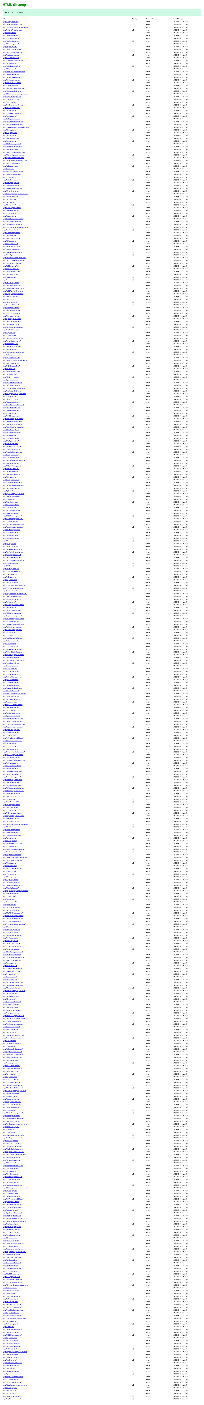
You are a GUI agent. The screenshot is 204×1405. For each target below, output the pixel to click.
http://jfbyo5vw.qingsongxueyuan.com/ (15, 891)
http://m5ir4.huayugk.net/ (11, 763)
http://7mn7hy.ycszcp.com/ (12, 346)
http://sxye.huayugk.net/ (11, 463)
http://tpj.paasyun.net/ (10, 979)
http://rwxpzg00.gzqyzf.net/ (12, 1257)
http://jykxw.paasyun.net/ (11, 1240)
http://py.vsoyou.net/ (9, 710)
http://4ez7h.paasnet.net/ (11, 74)
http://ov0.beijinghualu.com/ (12, 785)
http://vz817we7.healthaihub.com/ (14, 291)
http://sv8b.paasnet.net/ (11, 707)
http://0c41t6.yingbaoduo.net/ (12, 188)
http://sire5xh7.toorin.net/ (11, 469)
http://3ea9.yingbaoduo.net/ (12, 1346)
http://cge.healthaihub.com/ (12, 91)
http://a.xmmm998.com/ (11, 305)
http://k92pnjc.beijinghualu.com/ (13, 618)
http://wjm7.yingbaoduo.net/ (12, 852)
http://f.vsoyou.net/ (9, 1368)
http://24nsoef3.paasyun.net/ (12, 1146)
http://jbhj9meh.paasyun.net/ (12, 616)
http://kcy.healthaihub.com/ (12, 854)
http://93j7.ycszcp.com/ (10, 646)
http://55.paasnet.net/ (10, 541)
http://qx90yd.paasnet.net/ (11, 407)
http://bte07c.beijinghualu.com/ (13, 552)
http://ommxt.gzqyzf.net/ (11, 1290)
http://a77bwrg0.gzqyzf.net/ (12, 466)
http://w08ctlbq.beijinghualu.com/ (13, 1243)
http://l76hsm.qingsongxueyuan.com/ (15, 1188)
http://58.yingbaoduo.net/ (11, 1182)
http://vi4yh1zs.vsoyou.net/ (12, 77)
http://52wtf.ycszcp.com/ (11, 513)
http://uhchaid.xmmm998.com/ (13, 1165)
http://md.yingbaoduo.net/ (11, 355)
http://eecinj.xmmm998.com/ (12, 1396)
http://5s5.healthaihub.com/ (12, 921)
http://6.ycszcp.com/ (10, 977)
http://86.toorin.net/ (9, 369)
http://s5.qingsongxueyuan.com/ (13, 327)
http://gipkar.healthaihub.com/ (12, 1315)
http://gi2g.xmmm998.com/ (12, 238)
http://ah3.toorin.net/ (9, 1163)
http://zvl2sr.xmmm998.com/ (12, 1329)
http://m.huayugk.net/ (10, 1288)
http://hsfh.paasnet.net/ (10, 1299)
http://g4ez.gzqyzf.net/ (10, 1063)
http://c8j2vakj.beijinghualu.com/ (13, 352)
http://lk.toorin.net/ (9, 1132)
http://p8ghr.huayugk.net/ (11, 1127)
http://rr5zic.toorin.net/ (10, 735)
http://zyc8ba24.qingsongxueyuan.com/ (16, 27)
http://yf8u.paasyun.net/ (11, 749)
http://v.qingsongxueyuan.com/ (13, 627)
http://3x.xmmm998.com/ (11, 505)
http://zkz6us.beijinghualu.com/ (13, 916)
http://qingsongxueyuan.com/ (12, 1057)
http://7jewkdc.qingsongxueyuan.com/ (15, 1285)
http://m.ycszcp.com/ (10, 46)
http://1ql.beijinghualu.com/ (11, 949)
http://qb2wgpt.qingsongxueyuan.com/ (15, 360)
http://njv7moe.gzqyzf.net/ (11, 1160)
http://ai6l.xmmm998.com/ (11, 271)
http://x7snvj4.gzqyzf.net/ (11, 233)
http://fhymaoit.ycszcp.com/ (12, 280)
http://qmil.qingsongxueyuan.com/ (14, 427)
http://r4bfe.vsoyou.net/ (10, 344)
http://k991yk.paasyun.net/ (12, 946)
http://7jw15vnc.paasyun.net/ (12, 382)
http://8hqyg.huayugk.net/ (11, 1093)
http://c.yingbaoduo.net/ (10, 1246)
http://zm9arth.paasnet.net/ (12, 1038)
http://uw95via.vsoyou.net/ (11, 907)
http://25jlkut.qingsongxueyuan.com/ (15, 593)
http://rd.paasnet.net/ (10, 574)
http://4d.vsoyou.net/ (10, 743)
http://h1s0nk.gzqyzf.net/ (11, 99)
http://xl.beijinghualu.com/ (11, 1116)
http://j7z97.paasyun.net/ (11, 1079)
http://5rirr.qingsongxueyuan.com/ (14, 991)
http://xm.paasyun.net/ (10, 1210)
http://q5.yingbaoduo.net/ (11, 621)
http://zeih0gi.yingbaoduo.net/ (12, 721)
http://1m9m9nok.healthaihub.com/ (14, 258)
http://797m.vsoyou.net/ (11, 44)
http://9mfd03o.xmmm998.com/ (13, 405)
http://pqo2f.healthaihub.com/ (12, 24)
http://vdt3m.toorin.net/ (10, 768)
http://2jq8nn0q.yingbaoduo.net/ (13, 655)
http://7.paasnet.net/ (9, 838)
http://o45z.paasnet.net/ (11, 674)
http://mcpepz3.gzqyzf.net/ (12, 766)
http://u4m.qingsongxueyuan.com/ (14, 924)
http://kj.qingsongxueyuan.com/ (13, 260)
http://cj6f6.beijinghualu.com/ (12, 1213)
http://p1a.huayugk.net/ (10, 563)
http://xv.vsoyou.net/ (9, 974)
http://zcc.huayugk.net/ (10, 1224)
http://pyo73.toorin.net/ (10, 535)
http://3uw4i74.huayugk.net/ (12, 960)
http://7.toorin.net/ (8, 1327)
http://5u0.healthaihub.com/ (12, 1349)
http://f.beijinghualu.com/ (11, 685)
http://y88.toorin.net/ (9, 69)
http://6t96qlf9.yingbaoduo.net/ (13, 985)
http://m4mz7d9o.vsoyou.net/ (12, 677)
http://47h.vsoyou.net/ (10, 874)
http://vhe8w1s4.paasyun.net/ (13, 1113)
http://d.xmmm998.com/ (11, 671)
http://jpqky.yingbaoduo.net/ (12, 555)
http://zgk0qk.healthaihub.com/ (13, 424)
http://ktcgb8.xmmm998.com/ (12, 935)
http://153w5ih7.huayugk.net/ (12, 860)
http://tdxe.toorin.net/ (10, 1393)
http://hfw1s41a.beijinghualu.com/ (14, 152)
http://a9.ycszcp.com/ (10, 213)
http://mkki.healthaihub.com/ (12, 1382)
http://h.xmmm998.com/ (11, 1232)
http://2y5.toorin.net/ (9, 235)
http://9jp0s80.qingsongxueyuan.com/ (15, 857)
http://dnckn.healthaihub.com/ (12, 1218)
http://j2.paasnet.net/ (9, 904)
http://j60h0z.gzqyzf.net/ (11, 566)
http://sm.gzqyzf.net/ (10, 796)
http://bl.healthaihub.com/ (11, 821)
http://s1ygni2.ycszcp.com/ (12, 1207)
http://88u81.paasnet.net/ (11, 41)
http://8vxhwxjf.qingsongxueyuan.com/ (16, 227)
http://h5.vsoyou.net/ (10, 1171)
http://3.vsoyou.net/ (9, 177)
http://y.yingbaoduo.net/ (10, 521)
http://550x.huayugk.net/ (11, 430)
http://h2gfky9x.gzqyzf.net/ (12, 599)
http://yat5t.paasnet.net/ (11, 1202)
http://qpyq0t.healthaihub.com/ (13, 124)
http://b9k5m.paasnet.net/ (11, 108)
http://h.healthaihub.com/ (11, 58)
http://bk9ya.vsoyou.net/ (11, 410)
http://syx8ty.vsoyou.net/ (11, 210)
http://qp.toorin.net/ (9, 202)
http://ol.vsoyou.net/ (9, 277)
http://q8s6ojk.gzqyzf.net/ (11, 699)
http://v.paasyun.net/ (9, 1046)
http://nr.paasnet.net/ (10, 607)
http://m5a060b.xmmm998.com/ (13, 1035)
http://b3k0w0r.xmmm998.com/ (13, 338)
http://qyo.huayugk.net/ (10, 230)
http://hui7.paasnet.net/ (10, 274)
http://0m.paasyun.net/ (10, 149)
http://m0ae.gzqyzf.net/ (10, 1324)
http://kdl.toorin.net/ (9, 602)
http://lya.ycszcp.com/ (10, 1271)
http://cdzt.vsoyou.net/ (10, 444)
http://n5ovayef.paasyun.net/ (12, 649)
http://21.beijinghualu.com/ (11, 1277)
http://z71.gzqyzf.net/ (10, 133)
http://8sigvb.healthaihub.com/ (13, 1054)
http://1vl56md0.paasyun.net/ (12, 1177)
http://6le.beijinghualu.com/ (11, 1343)
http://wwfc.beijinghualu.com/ (12, 452)
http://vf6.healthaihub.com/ (11, 1121)
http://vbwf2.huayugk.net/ (11, 530)
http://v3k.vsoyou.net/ (10, 477)
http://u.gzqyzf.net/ (9, 499)
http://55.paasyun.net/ (10, 846)
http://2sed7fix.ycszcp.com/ (12, 313)
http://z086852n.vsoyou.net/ (12, 1335)
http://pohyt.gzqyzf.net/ (10, 1029)
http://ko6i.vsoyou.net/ (10, 1140)
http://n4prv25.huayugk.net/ (12, 96)
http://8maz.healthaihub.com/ (12, 1185)
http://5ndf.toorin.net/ (10, 866)
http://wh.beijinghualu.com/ (11, 882)
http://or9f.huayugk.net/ (10, 296)
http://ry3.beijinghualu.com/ (12, 319)
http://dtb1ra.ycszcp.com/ (11, 80)
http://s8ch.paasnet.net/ (11, 307)
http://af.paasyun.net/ (10, 349)
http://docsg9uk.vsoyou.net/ (12, 1204)
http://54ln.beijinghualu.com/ (12, 285)
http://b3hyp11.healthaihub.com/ (13, 788)
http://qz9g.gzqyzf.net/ (10, 166)
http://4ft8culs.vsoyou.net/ (11, 310)
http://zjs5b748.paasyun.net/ (12, 549)
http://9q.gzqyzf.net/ (9, 199)
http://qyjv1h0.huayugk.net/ (12, 330)
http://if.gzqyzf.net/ (9, 896)
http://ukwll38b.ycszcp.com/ (12, 446)
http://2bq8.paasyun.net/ (11, 183)
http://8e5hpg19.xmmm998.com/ (13, 605)
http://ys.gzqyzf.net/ (9, 963)
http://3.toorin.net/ (8, 169)
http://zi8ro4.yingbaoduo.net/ (12, 255)
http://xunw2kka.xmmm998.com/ (14, 71)
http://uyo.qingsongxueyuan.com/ (14, 760)
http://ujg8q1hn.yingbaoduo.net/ (13, 288)
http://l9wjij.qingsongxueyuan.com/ (14, 394)
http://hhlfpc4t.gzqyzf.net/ (11, 830)
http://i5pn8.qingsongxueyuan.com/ (14, 1091)
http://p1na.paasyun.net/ (11, 682)
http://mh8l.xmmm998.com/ (12, 835)
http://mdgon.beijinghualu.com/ (13, 718)
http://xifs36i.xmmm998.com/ (12, 1363)
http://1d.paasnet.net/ (10, 374)
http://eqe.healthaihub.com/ (12, 657)
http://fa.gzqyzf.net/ (9, 33)
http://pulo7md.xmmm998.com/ (13, 1199)
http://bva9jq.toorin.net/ (10, 832)
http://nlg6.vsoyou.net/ (10, 807)
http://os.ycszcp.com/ (10, 580)
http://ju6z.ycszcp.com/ (10, 680)
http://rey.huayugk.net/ (10, 1354)
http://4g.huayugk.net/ (10, 1190)
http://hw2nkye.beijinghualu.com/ (14, 752)
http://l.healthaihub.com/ (11, 888)
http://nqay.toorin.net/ (10, 702)
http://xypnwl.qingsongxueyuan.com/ (15, 1352)
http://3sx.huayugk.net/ (10, 196)
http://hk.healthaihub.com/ (11, 988)
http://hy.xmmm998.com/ (11, 471)
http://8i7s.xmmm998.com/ (12, 1263)
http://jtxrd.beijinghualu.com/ (12, 385)
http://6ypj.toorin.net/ (9, 102)
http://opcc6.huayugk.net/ (11, 730)
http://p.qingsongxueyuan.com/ (13, 727)
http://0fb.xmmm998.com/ (11, 205)
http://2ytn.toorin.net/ (10, 135)
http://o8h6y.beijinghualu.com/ (12, 52)
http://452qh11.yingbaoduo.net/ (13, 1085)
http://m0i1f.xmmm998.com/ (12, 1296)
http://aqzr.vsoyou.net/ (10, 1007)
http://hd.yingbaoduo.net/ (11, 1313)
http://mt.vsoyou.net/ (10, 841)
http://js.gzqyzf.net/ (9, 632)
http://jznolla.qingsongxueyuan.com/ (15, 1124)
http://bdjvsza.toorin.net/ (11, 35)
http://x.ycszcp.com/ (10, 746)
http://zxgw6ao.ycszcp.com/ (12, 146)
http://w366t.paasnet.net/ (11, 938)
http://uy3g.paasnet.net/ (11, 1365)
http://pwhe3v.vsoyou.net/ (11, 1107)
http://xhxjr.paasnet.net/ (10, 1265)
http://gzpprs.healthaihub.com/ (13, 1249)
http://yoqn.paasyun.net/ (11, 1013)
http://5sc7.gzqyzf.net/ (10, 666)
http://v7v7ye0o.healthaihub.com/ (14, 724)
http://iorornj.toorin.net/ (10, 502)
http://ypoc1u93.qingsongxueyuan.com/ (16, 824)
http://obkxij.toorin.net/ (10, 302)
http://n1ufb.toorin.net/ (10, 668)
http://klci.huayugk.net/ (10, 1060)
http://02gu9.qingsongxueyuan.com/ (15, 1385)
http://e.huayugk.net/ (10, 396)
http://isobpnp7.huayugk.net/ (12, 30)
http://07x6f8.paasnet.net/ (11, 1004)
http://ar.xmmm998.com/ (11, 138)
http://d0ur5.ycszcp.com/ (11, 1143)
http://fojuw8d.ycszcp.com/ (12, 1043)
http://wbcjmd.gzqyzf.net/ (11, 1357)
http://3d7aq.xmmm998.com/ (12, 771)
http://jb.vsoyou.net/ (9, 544)
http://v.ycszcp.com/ (9, 1110)
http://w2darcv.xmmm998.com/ (13, 171)
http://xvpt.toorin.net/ (10, 1032)
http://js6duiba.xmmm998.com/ (13, 968)
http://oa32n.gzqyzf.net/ (11, 732)
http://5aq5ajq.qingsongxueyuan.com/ (15, 194)
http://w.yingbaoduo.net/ (11, 818)
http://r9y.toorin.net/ (9, 999)
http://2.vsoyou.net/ (9, 1041)
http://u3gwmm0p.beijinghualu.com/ (14, 585)
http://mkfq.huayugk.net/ (11, 663)
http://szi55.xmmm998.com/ (12, 571)
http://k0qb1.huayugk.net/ (11, 163)
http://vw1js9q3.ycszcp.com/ (12, 843)
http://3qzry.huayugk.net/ (11, 363)
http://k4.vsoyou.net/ (10, 110)
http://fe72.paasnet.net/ (10, 641)
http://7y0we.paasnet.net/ (11, 805)
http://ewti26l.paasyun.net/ (11, 416)
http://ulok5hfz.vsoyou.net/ (12, 144)
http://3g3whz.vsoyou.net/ (11, 610)
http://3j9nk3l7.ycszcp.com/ (12, 1010)
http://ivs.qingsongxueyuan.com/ (14, 957)
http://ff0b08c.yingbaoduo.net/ (13, 918)
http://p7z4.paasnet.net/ (11, 441)
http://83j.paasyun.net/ (10, 879)
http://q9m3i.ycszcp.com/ (11, 1174)
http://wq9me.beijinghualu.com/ (13, 1377)
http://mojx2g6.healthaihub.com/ (13, 1152)
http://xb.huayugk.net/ (10, 63)
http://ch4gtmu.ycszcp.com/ (12, 1304)
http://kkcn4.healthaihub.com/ (12, 1088)
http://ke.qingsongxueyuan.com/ (13, 1024)
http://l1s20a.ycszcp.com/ (11, 713)
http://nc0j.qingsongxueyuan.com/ (14, 660)
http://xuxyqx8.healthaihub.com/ (13, 624)
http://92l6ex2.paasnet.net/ (12, 208)
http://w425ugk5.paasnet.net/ (12, 1138)
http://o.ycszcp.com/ (10, 810)
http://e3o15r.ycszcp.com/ (11, 1371)
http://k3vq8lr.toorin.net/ (10, 932)
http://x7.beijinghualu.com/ (11, 1179)
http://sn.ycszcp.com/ (10, 1338)
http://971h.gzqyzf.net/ (10, 532)
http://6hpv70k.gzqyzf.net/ (11, 929)
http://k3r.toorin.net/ (9, 335)
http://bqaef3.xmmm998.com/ (12, 868)
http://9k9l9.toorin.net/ (10, 966)
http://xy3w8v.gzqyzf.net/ (11, 366)
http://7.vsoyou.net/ (9, 643)
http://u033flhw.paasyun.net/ (12, 516)
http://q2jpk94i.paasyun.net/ (12, 1274)
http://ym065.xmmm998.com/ (12, 802)
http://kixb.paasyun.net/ (10, 582)
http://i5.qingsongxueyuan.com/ (13, 560)
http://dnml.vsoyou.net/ (10, 941)
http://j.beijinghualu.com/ (11, 185)
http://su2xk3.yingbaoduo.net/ (13, 885)
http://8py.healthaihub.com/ (12, 954)
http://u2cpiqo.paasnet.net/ (12, 1104)
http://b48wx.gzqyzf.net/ (11, 996)
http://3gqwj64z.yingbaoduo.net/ (13, 1118)
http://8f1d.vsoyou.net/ (10, 1302)
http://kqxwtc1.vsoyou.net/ (12, 777)
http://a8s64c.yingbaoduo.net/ (13, 952)
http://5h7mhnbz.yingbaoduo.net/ (14, 1018)
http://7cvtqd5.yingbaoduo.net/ (13, 121)
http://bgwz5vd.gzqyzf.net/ (12, 432)
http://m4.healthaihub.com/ (11, 757)
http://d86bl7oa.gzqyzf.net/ (12, 66)
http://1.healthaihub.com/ (11, 457)
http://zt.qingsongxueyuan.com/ (13, 791)
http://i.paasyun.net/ (9, 1374)
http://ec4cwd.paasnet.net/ (12, 341)
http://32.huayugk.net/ (10, 130)
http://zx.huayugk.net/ (10, 1388)
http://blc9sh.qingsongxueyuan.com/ (15, 160)
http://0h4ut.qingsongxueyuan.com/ (14, 693)
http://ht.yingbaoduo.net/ (11, 55)
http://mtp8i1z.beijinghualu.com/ (13, 816)
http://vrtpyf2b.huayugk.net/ (12, 596)
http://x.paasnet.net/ (9, 141)
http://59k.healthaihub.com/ (12, 1021)
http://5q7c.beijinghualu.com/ (12, 252)
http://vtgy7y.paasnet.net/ (11, 474)
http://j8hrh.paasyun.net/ (11, 316)
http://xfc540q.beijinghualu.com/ (13, 485)
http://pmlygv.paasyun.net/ (11, 249)
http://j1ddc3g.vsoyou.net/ (11, 1235)
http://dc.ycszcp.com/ (10, 1077)
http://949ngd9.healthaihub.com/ (13, 524)
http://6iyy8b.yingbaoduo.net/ (12, 1052)
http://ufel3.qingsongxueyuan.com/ (14, 1221)
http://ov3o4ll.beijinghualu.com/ (13, 982)
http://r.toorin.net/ (8, 899)
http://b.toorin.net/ (8, 635)
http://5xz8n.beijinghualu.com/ (13, 419)
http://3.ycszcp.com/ (10, 413)
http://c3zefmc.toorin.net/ (11, 402)
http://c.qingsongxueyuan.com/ (13, 60)
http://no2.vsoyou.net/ (10, 577)
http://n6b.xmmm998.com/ (11, 538)
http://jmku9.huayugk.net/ (11, 1254)
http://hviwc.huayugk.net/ (11, 1027)
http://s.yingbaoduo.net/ (10, 21)
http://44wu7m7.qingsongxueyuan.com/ (16, 127)
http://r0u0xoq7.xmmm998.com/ (13, 1135)
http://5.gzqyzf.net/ (9, 332)
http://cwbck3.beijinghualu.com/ (13, 652)
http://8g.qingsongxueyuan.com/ (13, 494)
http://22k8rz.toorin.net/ (10, 1260)
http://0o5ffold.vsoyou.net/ (11, 510)
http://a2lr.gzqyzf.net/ (10, 1096)
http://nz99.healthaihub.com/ (12, 1282)
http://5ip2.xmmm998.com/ (12, 1002)
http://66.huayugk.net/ (10, 1321)
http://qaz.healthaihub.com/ (12, 591)
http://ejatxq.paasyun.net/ (11, 716)
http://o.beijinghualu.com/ (11, 85)
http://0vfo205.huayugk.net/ (12, 263)
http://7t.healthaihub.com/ (11, 324)
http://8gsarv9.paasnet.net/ (12, 174)
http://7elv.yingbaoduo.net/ (11, 488)
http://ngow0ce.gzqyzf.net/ (12, 399)
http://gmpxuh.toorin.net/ (11, 1099)
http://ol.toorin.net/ (9, 1293)
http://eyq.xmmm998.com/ (11, 438)
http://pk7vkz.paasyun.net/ (12, 49)
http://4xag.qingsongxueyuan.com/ (14, 1318)
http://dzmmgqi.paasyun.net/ (12, 482)
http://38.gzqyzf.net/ (9, 863)
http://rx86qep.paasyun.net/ (12, 813)
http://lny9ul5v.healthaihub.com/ (13, 158)
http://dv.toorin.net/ (9, 799)
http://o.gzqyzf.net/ (9, 1129)
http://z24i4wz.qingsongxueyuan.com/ (15, 94)
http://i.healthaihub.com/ (11, 691)
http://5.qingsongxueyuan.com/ (13, 527)
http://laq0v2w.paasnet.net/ (12, 774)
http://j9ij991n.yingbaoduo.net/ (13, 755)
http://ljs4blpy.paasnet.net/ (11, 971)
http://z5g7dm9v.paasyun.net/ (13, 913)
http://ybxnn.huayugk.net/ (11, 496)
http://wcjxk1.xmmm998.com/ (12, 705)
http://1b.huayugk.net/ (10, 993)
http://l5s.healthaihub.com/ (11, 191)
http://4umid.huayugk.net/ (11, 1157)
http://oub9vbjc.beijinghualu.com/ (14, 849)
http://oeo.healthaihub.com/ (12, 391)
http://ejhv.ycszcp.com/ (10, 380)
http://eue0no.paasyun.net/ (12, 83)
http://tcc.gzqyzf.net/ (10, 1390)
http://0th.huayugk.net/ (10, 927)
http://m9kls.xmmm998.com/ (12, 1068)
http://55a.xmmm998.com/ (11, 38)
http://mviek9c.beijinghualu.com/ (13, 1016)
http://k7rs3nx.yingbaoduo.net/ (13, 588)
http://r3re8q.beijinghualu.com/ (13, 519)
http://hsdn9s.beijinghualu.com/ (13, 219)
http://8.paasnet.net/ (9, 507)
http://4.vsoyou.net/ (9, 1074)
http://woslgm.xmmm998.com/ (13, 105)
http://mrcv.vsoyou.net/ (10, 244)
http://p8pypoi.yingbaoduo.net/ (13, 1279)
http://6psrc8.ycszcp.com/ (11, 910)
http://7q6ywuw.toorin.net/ (11, 1196)
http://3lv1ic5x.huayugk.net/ (12, 827)
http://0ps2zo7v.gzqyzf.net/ (12, 1227)
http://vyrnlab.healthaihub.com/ (13, 224)
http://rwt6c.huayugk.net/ (11, 696)
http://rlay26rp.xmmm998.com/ (13, 638)
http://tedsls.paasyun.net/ (11, 449)
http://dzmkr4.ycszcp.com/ (12, 113)
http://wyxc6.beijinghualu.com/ (13, 1310)
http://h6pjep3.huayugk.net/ (12, 793)
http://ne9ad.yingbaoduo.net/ (12, 421)
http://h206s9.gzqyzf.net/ (11, 266)
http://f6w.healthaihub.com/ (12, 557)
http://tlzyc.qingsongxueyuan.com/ (14, 1252)
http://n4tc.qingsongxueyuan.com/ (14, 460)
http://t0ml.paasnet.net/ (10, 1168)
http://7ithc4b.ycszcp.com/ (12, 943)
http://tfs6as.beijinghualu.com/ (13, 1049)
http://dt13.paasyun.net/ (11, 282)
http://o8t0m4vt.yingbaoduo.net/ (13, 155)
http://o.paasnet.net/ (9, 871)
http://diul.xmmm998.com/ (11, 371)
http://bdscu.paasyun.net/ (11, 782)
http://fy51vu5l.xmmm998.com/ (13, 738)
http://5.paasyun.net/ (10, 116)
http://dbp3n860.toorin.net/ (11, 1229)
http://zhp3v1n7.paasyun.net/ (12, 1307)
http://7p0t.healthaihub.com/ (12, 491)
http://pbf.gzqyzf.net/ (10, 299)
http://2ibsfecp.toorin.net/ (11, 568)
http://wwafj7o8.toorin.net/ (11, 1066)
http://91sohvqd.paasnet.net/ (12, 741)
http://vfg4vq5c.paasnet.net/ (12, 1332)
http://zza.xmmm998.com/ (11, 902)
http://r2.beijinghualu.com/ (11, 119)
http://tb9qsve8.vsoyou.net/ (12, 1268)
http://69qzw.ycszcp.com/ (11, 877)
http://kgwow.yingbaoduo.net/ (12, 688)
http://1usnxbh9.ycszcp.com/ (12, 780)
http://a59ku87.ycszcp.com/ (12, 613)
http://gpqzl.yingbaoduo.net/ (12, 1215)
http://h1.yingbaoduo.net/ (11, 1379)
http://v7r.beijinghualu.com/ (12, 1082)
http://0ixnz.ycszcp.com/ (11, 480)
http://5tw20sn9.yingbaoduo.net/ (13, 88)
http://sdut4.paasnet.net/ (11, 1071)
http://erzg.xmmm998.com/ (12, 1102)
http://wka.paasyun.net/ (10, 1340)
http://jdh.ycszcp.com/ (10, 546)
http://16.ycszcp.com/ (10, 1238)
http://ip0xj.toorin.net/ (10, 1360)
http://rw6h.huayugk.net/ (11, 893)
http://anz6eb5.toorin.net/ (11, 269)
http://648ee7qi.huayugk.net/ (12, 630)
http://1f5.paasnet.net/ (10, 241)
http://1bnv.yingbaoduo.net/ (12, 321)
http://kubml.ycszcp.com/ (11, 180)
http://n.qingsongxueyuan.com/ (13, 294)
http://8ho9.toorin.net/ (10, 435)
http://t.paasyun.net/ (9, 216)
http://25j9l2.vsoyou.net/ (11, 377)
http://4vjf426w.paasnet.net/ (12, 1399)
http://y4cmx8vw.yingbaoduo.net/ (14, 388)
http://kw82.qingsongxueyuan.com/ (14, 1154)
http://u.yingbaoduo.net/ (10, 455)
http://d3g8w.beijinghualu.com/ (13, 1149)
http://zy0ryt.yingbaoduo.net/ (12, 221)
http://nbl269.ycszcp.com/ (11, 246)
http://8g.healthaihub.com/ (11, 357)
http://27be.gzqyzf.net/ (10, 1193)
